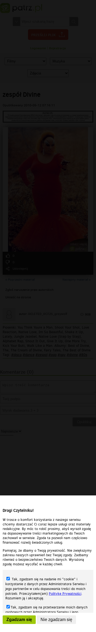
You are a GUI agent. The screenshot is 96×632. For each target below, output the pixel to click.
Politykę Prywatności (65, 593)
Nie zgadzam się (56, 619)
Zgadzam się (19, 619)
